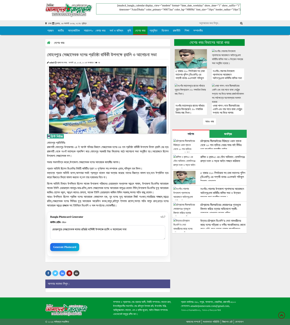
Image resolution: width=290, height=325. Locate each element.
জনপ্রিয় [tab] (228, 134)
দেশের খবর (59, 42)
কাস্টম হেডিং (58, 222)
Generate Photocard (64, 247)
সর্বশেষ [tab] (191, 134)
